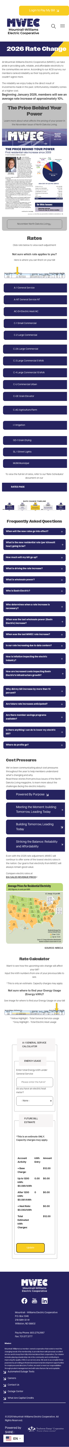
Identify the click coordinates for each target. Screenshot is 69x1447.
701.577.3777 (26, 1336)
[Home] (23, 26)
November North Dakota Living (33, 224)
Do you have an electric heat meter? (31, 1091)
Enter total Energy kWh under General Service (31, 1072)
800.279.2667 (37, 1333)
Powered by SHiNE (13, 1430)
